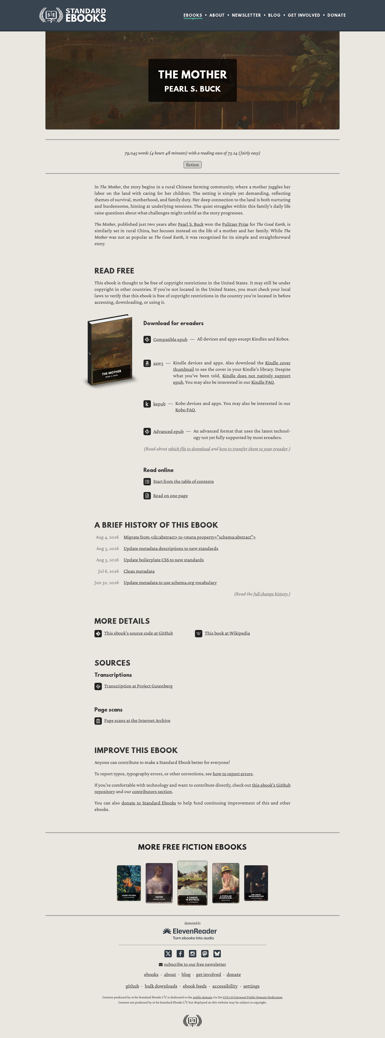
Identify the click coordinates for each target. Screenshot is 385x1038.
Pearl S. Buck (190, 224)
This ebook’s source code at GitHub (138, 633)
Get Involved (304, 15)
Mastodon (205, 953)
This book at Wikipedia (227, 633)
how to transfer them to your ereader (253, 448)
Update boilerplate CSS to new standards (164, 560)
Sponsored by (192, 923)
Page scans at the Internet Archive (137, 720)
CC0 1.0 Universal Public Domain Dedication (252, 997)
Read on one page (170, 495)
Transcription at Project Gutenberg (138, 686)
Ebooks (193, 15)
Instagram (192, 953)
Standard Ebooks (72, 15)
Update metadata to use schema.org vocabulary (170, 582)
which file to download (189, 448)
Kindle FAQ (262, 382)
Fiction (192, 164)
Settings (251, 986)
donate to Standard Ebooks (148, 803)
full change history (271, 593)
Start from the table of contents (183, 481)
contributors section (152, 791)
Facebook (180, 953)
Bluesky (217, 953)
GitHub (132, 986)
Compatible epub (170, 339)
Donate (337, 15)
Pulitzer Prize (235, 224)
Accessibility (225, 986)
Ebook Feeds (195, 986)
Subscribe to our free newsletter (195, 964)
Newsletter (246, 15)
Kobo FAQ (185, 410)
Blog (274, 15)
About (217, 15)
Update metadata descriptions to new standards (171, 548)
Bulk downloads (161, 986)
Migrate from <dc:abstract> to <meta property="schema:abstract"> (190, 537)
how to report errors (233, 773)
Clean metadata (139, 571)
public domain (202, 997)
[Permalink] (90, 271)
